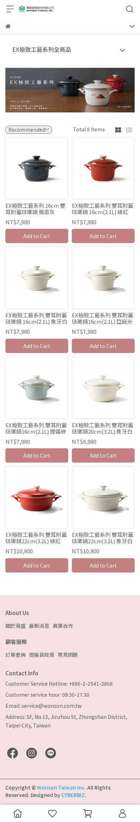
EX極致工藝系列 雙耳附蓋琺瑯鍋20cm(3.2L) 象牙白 (102, 428)
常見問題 (68, 654)
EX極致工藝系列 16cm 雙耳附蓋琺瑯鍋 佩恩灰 (35, 208)
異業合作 (63, 625)
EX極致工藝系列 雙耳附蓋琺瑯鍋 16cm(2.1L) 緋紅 (102, 208)
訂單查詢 (15, 654)
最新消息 (39, 625)
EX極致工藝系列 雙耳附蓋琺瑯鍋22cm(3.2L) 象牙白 (102, 537)
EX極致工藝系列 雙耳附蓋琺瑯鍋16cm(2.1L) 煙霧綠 (36, 428)
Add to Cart (36, 235)
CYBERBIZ (73, 794)
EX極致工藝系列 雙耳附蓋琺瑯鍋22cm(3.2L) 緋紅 (36, 537)
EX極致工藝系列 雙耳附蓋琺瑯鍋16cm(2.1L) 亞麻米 (102, 318)
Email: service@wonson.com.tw (43, 705)
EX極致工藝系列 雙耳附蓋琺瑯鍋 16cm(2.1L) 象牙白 (36, 318)
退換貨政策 (41, 654)
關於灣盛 (15, 625)
